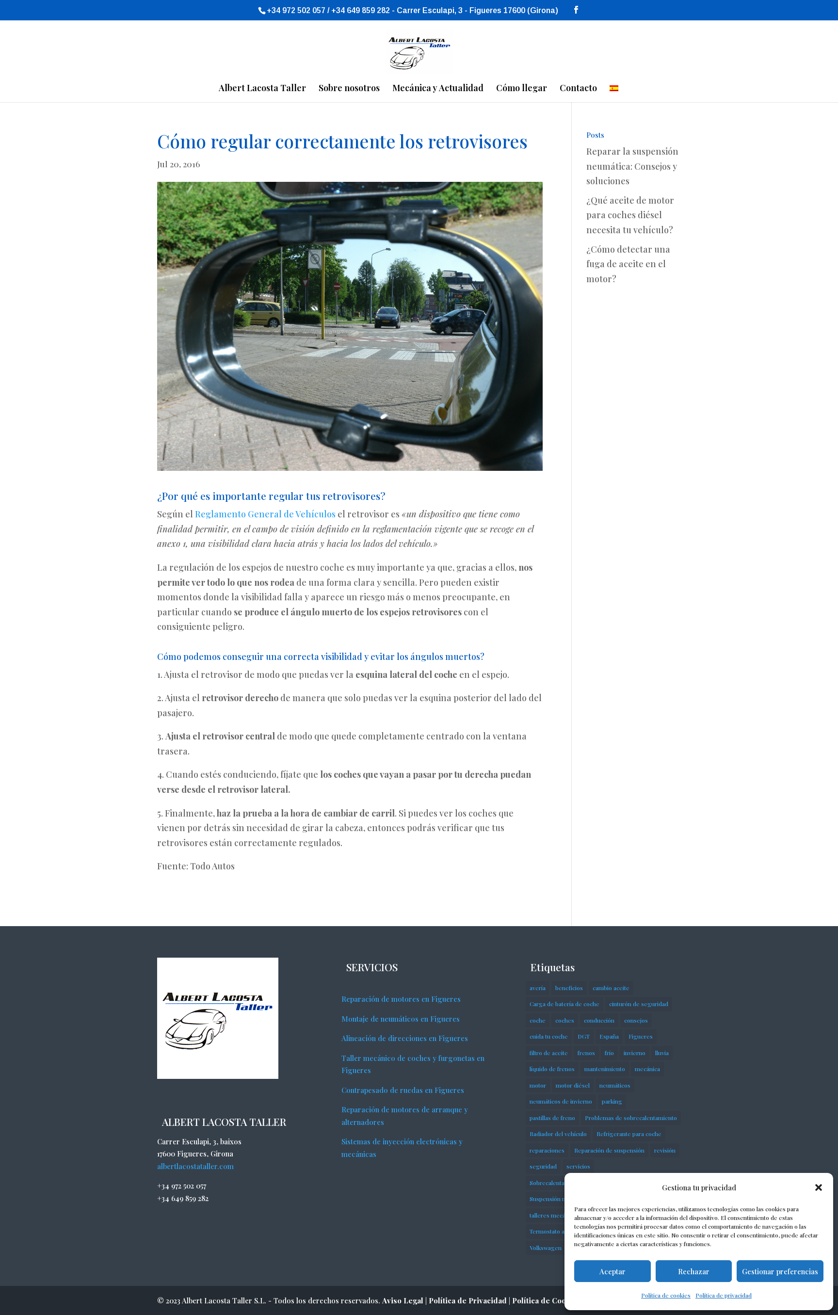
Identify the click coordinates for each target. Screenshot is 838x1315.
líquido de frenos (552, 1069)
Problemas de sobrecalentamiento (631, 1118)
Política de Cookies (546, 1300)
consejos (636, 1020)
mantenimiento (604, 1069)
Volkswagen (546, 1247)
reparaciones (547, 1150)
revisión (665, 1150)
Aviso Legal (402, 1300)
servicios (578, 1166)
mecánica (647, 1069)
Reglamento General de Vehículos (265, 514)
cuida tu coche (549, 1036)
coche (538, 1020)
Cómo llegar (521, 89)
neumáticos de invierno (561, 1101)
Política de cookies (666, 1295)
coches (564, 1020)
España (609, 1036)
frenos (586, 1053)
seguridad (543, 1166)
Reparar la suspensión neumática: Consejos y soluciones (632, 166)
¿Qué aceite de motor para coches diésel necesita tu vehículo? (630, 215)
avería (538, 988)
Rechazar (693, 1271)
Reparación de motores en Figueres (401, 999)
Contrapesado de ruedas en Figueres (402, 1090)
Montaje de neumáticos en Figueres (400, 1019)
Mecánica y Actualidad (437, 89)
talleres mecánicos (555, 1215)
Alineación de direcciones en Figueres (404, 1038)
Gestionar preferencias (780, 1271)
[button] (818, 1187)
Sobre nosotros (349, 89)
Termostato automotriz (560, 1231)
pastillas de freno (552, 1118)
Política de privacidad (723, 1295)
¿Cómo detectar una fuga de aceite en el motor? (628, 264)
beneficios (569, 988)
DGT (584, 1036)
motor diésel (573, 1085)
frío (609, 1053)
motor (538, 1085)
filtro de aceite (549, 1053)
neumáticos (614, 1085)
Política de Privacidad (468, 1300)
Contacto (578, 89)
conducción (599, 1020)
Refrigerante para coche (628, 1134)
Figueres (640, 1036)
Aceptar (612, 1271)
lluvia (662, 1053)
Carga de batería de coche (564, 1004)
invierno (634, 1053)
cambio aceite (611, 988)
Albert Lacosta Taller (262, 89)
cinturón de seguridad (638, 1004)
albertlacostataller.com (195, 1166)
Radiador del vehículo (558, 1134)
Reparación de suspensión (609, 1150)
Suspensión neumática (560, 1199)
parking (612, 1101)
